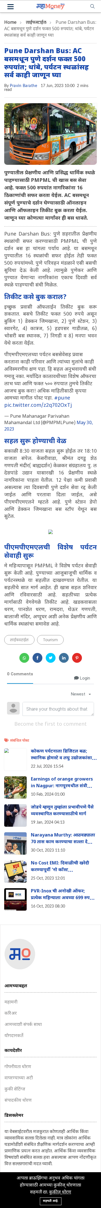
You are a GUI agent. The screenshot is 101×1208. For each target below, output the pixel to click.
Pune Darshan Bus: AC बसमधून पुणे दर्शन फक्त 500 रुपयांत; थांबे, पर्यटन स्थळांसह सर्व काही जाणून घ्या (46, 63)
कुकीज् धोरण (60, 1192)
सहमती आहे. (50, 1201)
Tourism (50, 640)
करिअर (10, 1014)
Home (10, 23)
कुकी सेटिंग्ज (14, 1089)
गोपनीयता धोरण (17, 1067)
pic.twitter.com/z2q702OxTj (38, 405)
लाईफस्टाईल (36, 23)
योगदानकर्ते (13, 1036)
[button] (10, 7)
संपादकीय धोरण (18, 1101)
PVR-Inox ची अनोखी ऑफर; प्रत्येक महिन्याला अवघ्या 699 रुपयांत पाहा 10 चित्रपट (64, 898)
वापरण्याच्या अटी (18, 1078)
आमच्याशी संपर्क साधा (23, 1025)
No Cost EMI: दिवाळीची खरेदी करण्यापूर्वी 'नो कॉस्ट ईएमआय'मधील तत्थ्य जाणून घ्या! (61, 870)
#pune (62, 398)
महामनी (10, 1002)
